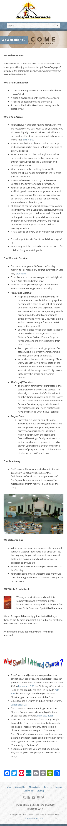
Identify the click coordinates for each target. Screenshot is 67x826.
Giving (40, 790)
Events (48, 787)
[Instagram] (33, 797)
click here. (28, 139)
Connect (28, 790)
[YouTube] (38, 797)
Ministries (34, 787)
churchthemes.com (33, 818)
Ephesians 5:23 (26, 686)
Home (8, 787)
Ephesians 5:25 (19, 704)
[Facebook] (29, 797)
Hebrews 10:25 (45, 715)
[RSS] (24, 797)
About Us (20, 787)
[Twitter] (42, 797)
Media (58, 787)
